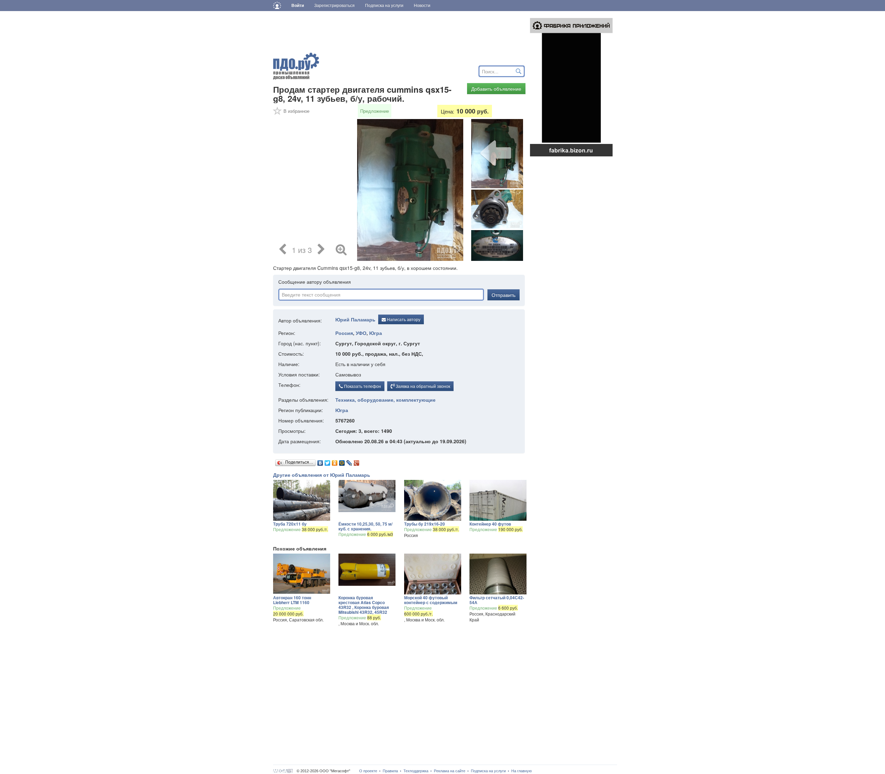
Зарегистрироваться (334, 5)
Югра (375, 332)
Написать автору (403, 319)
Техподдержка (415, 771)
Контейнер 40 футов (490, 523)
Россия (344, 332)
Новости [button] (422, 5)
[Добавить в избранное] (277, 113)
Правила (390, 771)
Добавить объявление (496, 88)
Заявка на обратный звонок (422, 386)
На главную (521, 771)
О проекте (368, 771)
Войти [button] (297, 5)
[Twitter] (327, 461)
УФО (361, 332)
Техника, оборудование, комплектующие (385, 399)
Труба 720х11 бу (290, 523)
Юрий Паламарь (355, 319)
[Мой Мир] (342, 461)
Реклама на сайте (449, 771)
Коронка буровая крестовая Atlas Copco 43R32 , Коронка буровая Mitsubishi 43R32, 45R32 (363, 604)
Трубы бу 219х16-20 (424, 523)
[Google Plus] (356, 461)
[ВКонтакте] (320, 461)
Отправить (503, 294)
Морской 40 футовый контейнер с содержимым (430, 600)
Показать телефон (362, 386)
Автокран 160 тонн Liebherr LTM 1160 (292, 600)
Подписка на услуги (488, 771)
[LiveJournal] (349, 461)
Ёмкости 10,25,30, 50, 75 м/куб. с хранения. (365, 526)
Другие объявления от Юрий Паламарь (321, 474)
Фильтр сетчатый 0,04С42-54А (496, 600)
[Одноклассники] (334, 461)
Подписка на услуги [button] (384, 5)
